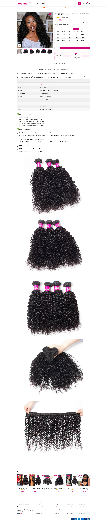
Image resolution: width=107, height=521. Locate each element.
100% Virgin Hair (70, 504)
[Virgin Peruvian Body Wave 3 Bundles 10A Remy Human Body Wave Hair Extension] (35, 480)
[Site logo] (24, 3)
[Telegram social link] (64, 63)
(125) (62, 489)
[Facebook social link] (58, 63)
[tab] (42, 69)
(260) (37, 489)
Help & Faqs (56, 513)
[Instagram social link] (20, 513)
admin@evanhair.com (25, 504)
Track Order (69, 511)
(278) (25, 489)
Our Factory (69, 509)
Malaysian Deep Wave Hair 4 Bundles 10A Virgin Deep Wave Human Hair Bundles (59, 488)
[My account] (83, 3)
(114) (87, 489)
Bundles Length (57, 26)
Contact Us (81, 509)
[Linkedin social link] (62, 63)
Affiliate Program (82, 513)
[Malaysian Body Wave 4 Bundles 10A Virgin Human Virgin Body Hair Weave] (72, 480)
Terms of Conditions (58, 511)
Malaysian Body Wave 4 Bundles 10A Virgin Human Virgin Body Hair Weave (71, 488)
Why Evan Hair (70, 506)
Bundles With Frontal (40, 511)
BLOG (55, 506)
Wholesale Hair (38, 504)
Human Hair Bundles (40, 506)
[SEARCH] (79, 3)
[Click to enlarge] (19, 45)
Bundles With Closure (40, 509)
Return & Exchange (83, 511)
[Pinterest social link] (61, 63)
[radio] (57, 29)
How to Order (82, 504)
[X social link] (59, 63)
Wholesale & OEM (70, 513)
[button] (18, 51)
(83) (50, 489)
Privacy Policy (57, 509)
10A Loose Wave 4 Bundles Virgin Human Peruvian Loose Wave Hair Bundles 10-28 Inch (47, 488)
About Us (56, 504)
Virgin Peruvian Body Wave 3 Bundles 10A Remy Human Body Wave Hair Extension (35, 488)
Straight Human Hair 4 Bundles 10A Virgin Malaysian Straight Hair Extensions (84, 488)
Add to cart (75, 47)
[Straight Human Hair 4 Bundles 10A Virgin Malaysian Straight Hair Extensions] (84, 480)
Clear (57, 44)
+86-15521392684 (26, 506)
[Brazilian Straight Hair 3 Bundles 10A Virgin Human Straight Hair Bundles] (23, 480)
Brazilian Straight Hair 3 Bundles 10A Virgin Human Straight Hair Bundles (23, 488)
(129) (74, 489)
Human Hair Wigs (39, 513)
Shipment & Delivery (83, 506)
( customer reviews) (64, 17)
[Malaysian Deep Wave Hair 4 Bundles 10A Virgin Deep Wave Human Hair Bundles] (59, 480)
